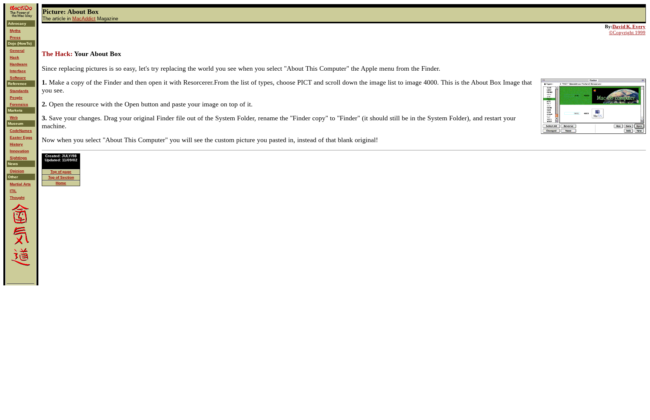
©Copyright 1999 (627, 32)
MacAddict (84, 18)
